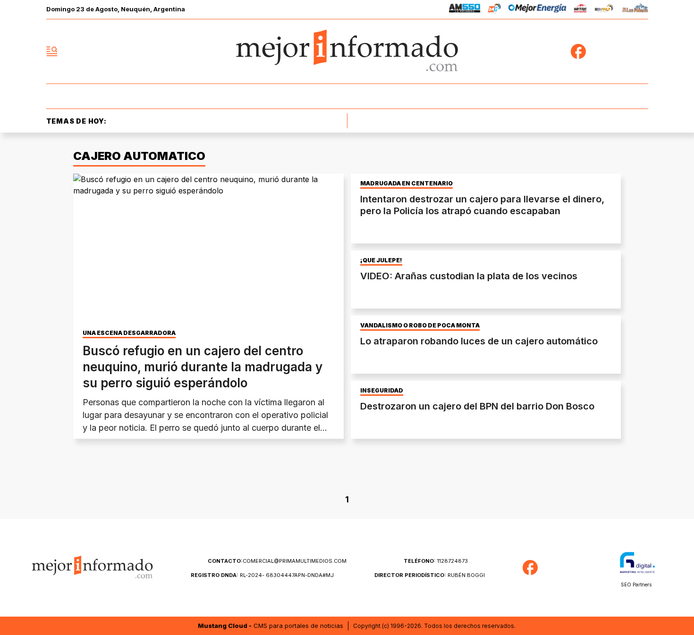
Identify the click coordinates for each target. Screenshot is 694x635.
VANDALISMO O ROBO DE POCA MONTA (420, 325)
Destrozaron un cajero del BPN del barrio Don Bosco (477, 406)
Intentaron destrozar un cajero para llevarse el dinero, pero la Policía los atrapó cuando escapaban (482, 205)
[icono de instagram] (619, 51)
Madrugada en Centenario (406, 183)
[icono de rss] (640, 51)
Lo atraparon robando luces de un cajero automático (479, 341)
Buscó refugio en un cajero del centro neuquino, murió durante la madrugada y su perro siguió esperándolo (202, 366)
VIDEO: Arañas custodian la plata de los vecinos (468, 276)
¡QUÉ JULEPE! (381, 260)
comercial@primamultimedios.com (277, 561)
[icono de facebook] (578, 51)
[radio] (465, 10)
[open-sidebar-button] (52, 51)
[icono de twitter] (599, 51)
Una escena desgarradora (129, 333)
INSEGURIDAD (381, 390)
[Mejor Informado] (347, 51)
